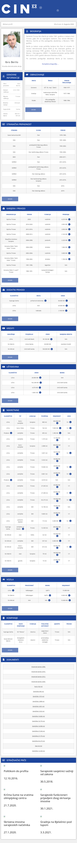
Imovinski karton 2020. (38, 682)
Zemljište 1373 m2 (38, 696)
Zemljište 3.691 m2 (38, 706)
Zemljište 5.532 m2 (38, 711)
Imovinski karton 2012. (38, 677)
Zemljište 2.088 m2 (38, 701)
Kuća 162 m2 (38, 686)
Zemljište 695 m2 (38, 691)
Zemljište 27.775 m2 (38, 736)
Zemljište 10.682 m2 (38, 716)
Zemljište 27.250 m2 (38, 731)
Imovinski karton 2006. (38, 667)
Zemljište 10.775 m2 (38, 721)
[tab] (33, 109)
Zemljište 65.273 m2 (38, 741)
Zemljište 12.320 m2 (38, 751)
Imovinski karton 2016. (38, 672)
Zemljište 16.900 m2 (38, 726)
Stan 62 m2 (38, 746)
